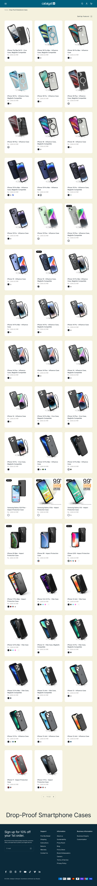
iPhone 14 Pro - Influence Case (78, 325)
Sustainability (61, 839)
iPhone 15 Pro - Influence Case (18, 233)
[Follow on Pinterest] (20, 872)
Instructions (44, 843)
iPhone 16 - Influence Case (77, 142)
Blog (58, 846)
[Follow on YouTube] (25, 872)
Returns (43, 846)
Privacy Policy (61, 863)
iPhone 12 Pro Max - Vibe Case (17, 645)
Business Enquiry (83, 836)
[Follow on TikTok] (30, 872)
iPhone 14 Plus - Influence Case (48, 370)
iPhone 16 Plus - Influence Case (18, 142)
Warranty (43, 850)
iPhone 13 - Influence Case (77, 690)
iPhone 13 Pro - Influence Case (18, 736)
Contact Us (44, 853)
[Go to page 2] (53, 796)
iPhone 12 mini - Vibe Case (77, 599)
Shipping (43, 839)
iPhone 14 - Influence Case (16, 416)
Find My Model (45, 836)
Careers (59, 856)
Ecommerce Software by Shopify (30, 878)
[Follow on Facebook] (6, 872)
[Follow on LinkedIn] (39, 872)
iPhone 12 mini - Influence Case (78, 736)
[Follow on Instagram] (10, 872)
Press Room (61, 843)
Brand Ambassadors (63, 853)
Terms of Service (62, 860)
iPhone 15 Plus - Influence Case (48, 233)
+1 (78, 560)
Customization (82, 839)
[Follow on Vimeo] (35, 872)
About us (60, 836)
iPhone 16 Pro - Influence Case (48, 96)
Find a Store (61, 850)
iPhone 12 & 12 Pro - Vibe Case (47, 599)
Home (6, 10)
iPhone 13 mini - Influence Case (48, 736)
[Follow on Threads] (15, 872)
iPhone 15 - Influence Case (16, 279)
